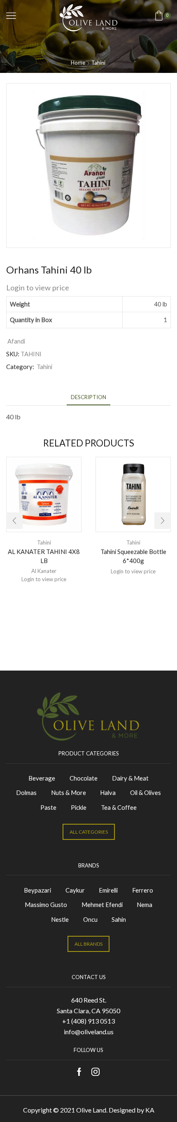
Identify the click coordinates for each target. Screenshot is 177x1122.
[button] (14, 520)
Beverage (41, 778)
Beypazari (37, 890)
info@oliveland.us (89, 1032)
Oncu (90, 919)
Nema (144, 904)
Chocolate (84, 778)
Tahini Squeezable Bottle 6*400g (133, 556)
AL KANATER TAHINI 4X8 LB (44, 556)
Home (78, 62)
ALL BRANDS (88, 944)
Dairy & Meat (130, 778)
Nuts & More (68, 792)
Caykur (75, 890)
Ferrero (142, 890)
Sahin (119, 919)
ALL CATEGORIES (89, 832)
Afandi (16, 341)
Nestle (60, 919)
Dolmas (26, 792)
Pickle (78, 807)
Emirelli (108, 890)
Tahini (98, 62)
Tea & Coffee (119, 807)
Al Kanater (43, 571)
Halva (108, 792)
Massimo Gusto (46, 904)
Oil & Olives (145, 792)
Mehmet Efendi (102, 904)
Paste (48, 807)
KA (149, 1110)
